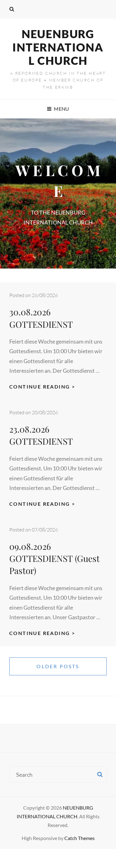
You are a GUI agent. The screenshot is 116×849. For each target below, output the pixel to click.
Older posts (58, 666)
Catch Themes (79, 838)
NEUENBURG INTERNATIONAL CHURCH (58, 47)
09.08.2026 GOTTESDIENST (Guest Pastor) (54, 558)
